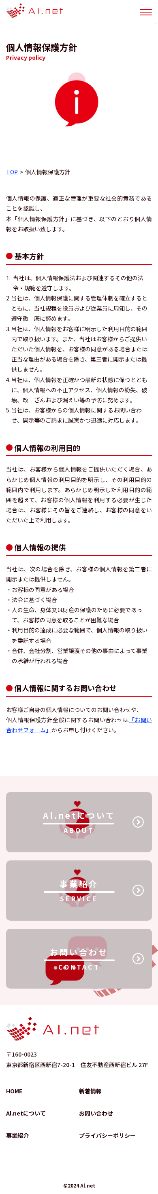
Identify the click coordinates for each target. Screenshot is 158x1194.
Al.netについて (26, 1113)
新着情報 (90, 1091)
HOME (14, 1091)
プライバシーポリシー (107, 1135)
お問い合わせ (96, 1113)
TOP (12, 172)
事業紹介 (17, 1135)
